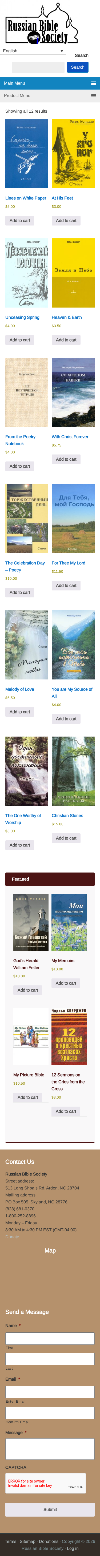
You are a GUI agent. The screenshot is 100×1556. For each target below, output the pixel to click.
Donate (12, 1237)
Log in (73, 1548)
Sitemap (27, 1541)
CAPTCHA (15, 1467)
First (9, 1348)
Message (15, 1432)
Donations (48, 1541)
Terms (10, 1541)
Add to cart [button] (20, 220)
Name (13, 1325)
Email (12, 1379)
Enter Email (16, 1401)
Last (9, 1368)
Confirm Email (18, 1422)
